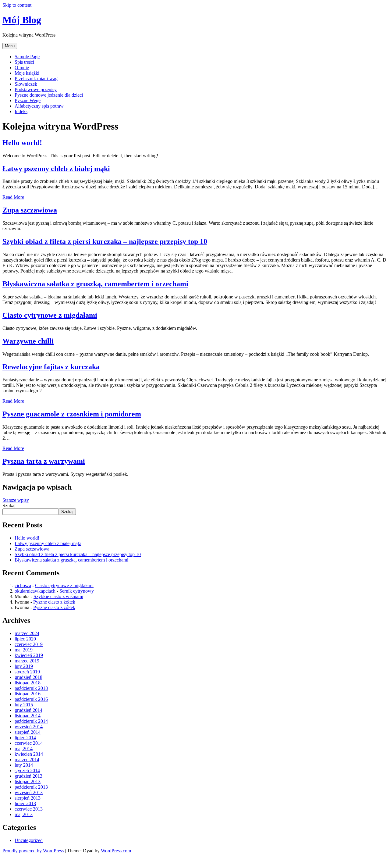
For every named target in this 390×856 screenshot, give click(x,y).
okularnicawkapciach (35, 591)
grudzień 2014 (28, 710)
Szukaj (9, 505)
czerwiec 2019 (29, 644)
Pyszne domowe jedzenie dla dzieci (49, 95)
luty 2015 (24, 704)
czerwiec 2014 (29, 743)
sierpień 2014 (28, 732)
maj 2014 (24, 748)
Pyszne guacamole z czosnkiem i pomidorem (71, 414)
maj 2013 (24, 814)
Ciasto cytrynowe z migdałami (49, 315)
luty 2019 (24, 666)
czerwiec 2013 (29, 808)
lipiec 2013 (25, 803)
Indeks (21, 111)
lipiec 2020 (25, 638)
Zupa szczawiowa (29, 210)
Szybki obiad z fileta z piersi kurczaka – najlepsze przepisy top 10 (104, 241)
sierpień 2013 (28, 798)
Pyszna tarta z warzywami (43, 461)
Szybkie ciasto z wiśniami (58, 596)
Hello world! (22, 143)
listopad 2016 (28, 693)
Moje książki (27, 73)
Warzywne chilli (28, 341)
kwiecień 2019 (29, 655)
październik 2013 (31, 787)
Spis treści (24, 62)
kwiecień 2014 (29, 754)
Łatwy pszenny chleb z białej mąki (56, 169)
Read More (13, 197)
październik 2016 (31, 699)
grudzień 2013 (28, 776)
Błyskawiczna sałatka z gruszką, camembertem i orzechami (95, 284)
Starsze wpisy (15, 500)
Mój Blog (21, 19)
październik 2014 (31, 721)
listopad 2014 (28, 715)
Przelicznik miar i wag (36, 78)
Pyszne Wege (28, 100)
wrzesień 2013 (29, 792)
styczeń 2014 (27, 770)
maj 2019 (24, 649)
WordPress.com (116, 850)
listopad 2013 (28, 781)
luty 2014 (24, 765)
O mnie (22, 67)
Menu (10, 46)
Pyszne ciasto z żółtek (54, 602)
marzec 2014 (27, 759)
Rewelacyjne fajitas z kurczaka (51, 367)
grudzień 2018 (28, 677)
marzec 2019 (27, 660)
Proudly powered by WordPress (33, 850)
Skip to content (16, 5)
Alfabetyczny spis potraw (39, 106)
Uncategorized (29, 840)
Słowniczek (26, 84)
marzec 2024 (27, 633)
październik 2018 (31, 688)
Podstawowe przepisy (36, 89)
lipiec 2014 (25, 737)
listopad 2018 (28, 682)
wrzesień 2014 (29, 726)
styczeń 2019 (27, 671)
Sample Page (27, 56)
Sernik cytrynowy (76, 591)
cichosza (23, 585)
